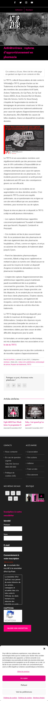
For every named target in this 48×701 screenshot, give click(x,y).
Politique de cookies (10, 698)
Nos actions (32, 469)
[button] (44, 648)
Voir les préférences (24, 692)
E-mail (6, 556)
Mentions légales (39, 698)
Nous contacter (11, 463)
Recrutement (32, 486)
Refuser (24, 685)
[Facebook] (7, 504)
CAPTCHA (9, 619)
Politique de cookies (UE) (10, 485)
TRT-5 (29, 364)
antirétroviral (30, 362)
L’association (32, 463)
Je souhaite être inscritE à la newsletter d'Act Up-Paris (13, 579)
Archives (6, 362)
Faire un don (32, 480)
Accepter (24, 678)
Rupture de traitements (18, 364)
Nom (6, 545)
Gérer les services (23, 671)
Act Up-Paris (10, 359)
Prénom (7, 536)
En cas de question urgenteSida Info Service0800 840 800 (13, 473)
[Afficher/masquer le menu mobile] (43, 17)
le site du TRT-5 (10, 345)
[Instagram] (18, 504)
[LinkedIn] (16, 510)
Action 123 (22, 362)
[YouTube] (10, 510)
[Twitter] (13, 504)
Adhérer (30, 474)
